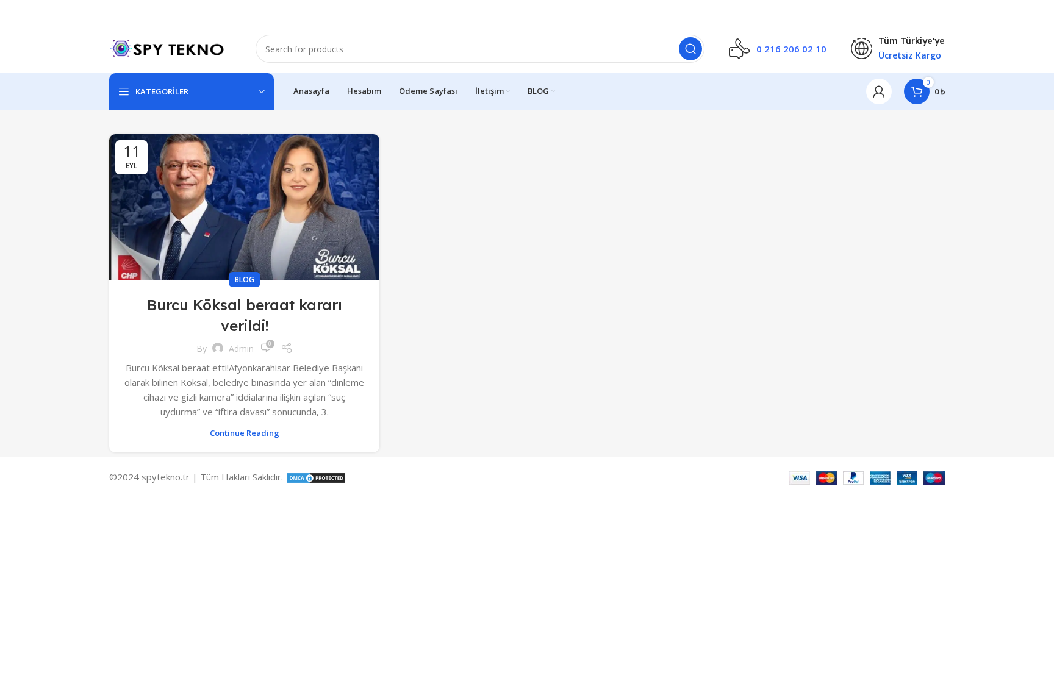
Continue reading (244, 432)
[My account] (879, 91)
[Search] (690, 48)
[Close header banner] (1039, 12)
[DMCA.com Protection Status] (315, 477)
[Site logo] (170, 47)
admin (241, 348)
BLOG (244, 279)
